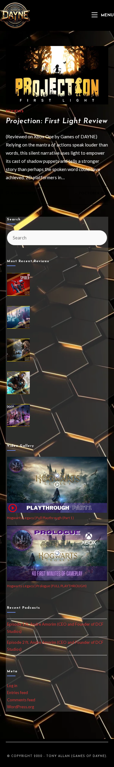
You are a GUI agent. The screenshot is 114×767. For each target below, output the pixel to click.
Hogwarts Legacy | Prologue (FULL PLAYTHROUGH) (47, 586)
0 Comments (23, 193)
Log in (12, 685)
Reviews (15, 111)
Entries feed (17, 692)
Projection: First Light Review (57, 121)
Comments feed (21, 699)
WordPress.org (20, 706)
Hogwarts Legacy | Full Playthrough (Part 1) (40, 518)
